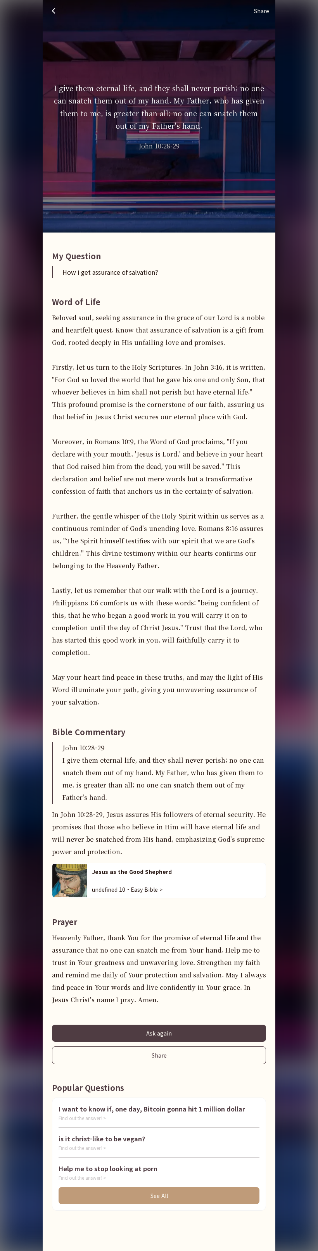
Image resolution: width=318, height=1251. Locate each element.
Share (159, 1055)
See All (159, 1195)
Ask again (159, 1033)
